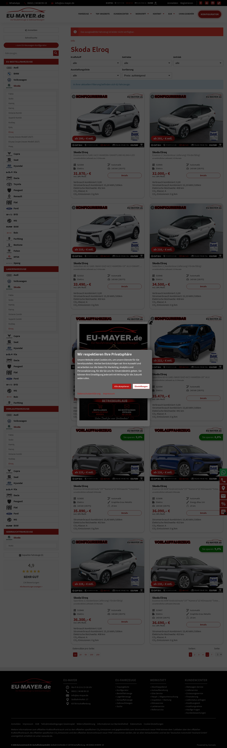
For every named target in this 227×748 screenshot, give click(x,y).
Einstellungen (141, 386)
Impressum (109, 393)
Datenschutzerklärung (89, 393)
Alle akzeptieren (121, 386)
